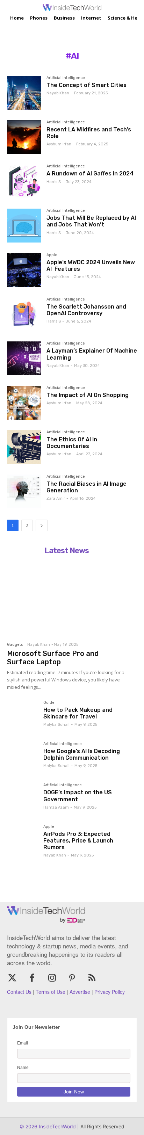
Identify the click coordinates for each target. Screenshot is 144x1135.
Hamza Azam (56, 807)
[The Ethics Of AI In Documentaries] (24, 447)
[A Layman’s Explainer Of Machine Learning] (24, 358)
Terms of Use (50, 991)
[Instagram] (52, 978)
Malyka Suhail (56, 724)
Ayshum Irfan (58, 144)
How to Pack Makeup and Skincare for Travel (78, 713)
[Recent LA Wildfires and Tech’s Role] (24, 137)
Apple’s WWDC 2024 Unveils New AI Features (90, 265)
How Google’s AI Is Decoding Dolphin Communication (81, 754)
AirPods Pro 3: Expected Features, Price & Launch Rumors (78, 841)
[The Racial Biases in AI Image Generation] (24, 491)
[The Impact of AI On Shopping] (24, 403)
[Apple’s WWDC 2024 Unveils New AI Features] (24, 270)
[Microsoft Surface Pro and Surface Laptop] (66, 598)
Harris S (53, 182)
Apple (51, 255)
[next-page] (42, 525)
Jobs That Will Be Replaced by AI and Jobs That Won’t (91, 221)
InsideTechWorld (56, 1126)
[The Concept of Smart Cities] (24, 93)
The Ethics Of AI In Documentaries (71, 442)
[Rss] (92, 978)
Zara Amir (55, 498)
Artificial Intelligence (65, 78)
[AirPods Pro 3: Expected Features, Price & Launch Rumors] (22, 840)
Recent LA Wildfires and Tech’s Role (88, 132)
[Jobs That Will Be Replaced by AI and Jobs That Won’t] (24, 226)
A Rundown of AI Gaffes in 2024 (90, 173)
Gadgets (15, 644)
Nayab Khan (57, 93)
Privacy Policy (109, 991)
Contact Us (19, 991)
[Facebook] (32, 978)
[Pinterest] (72, 978)
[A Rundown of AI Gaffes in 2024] (24, 181)
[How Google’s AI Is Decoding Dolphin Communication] (22, 757)
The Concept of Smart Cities (86, 85)
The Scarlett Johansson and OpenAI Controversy (86, 310)
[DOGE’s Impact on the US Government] (22, 798)
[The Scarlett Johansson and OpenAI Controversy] (24, 314)
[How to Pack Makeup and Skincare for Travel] (22, 716)
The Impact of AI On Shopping (87, 395)
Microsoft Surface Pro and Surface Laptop (53, 657)
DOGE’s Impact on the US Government (77, 795)
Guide (49, 703)
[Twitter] (12, 978)
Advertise (80, 991)
